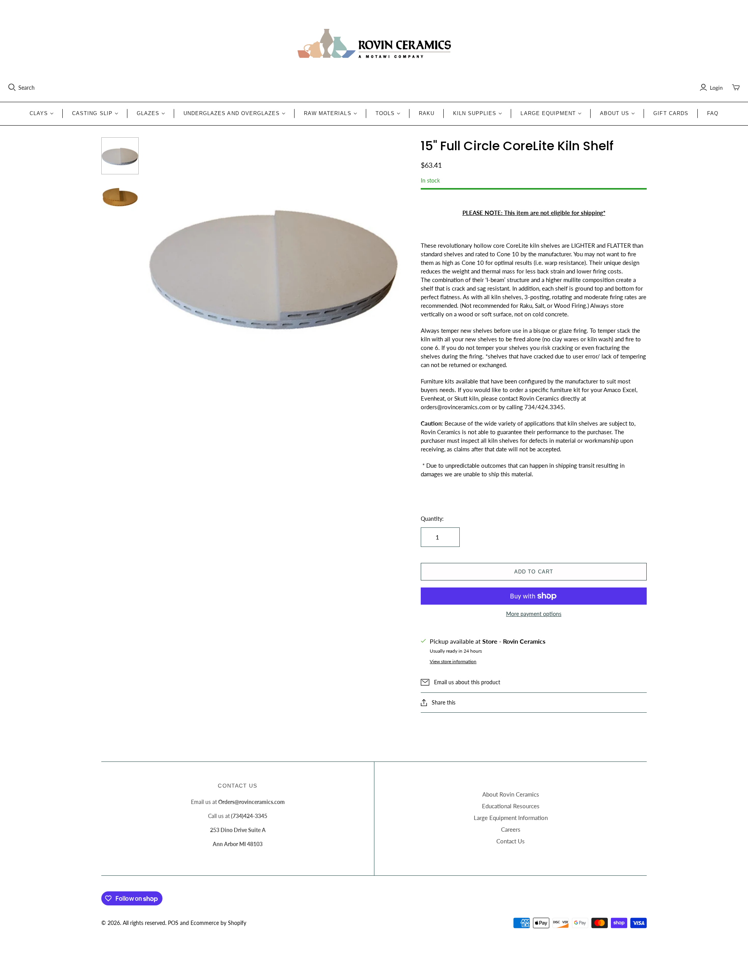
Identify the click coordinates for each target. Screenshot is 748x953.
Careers (510, 829)
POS (173, 922)
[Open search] (12, 87)
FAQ (712, 113)
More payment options (533, 613)
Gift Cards (670, 113)
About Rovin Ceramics (510, 794)
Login (716, 87)
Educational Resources (511, 805)
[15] (120, 156)
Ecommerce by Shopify (218, 922)
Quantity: (432, 518)
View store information (453, 661)
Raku (426, 113)
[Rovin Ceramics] (374, 43)
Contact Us (510, 841)
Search (26, 87)
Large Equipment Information (511, 817)
